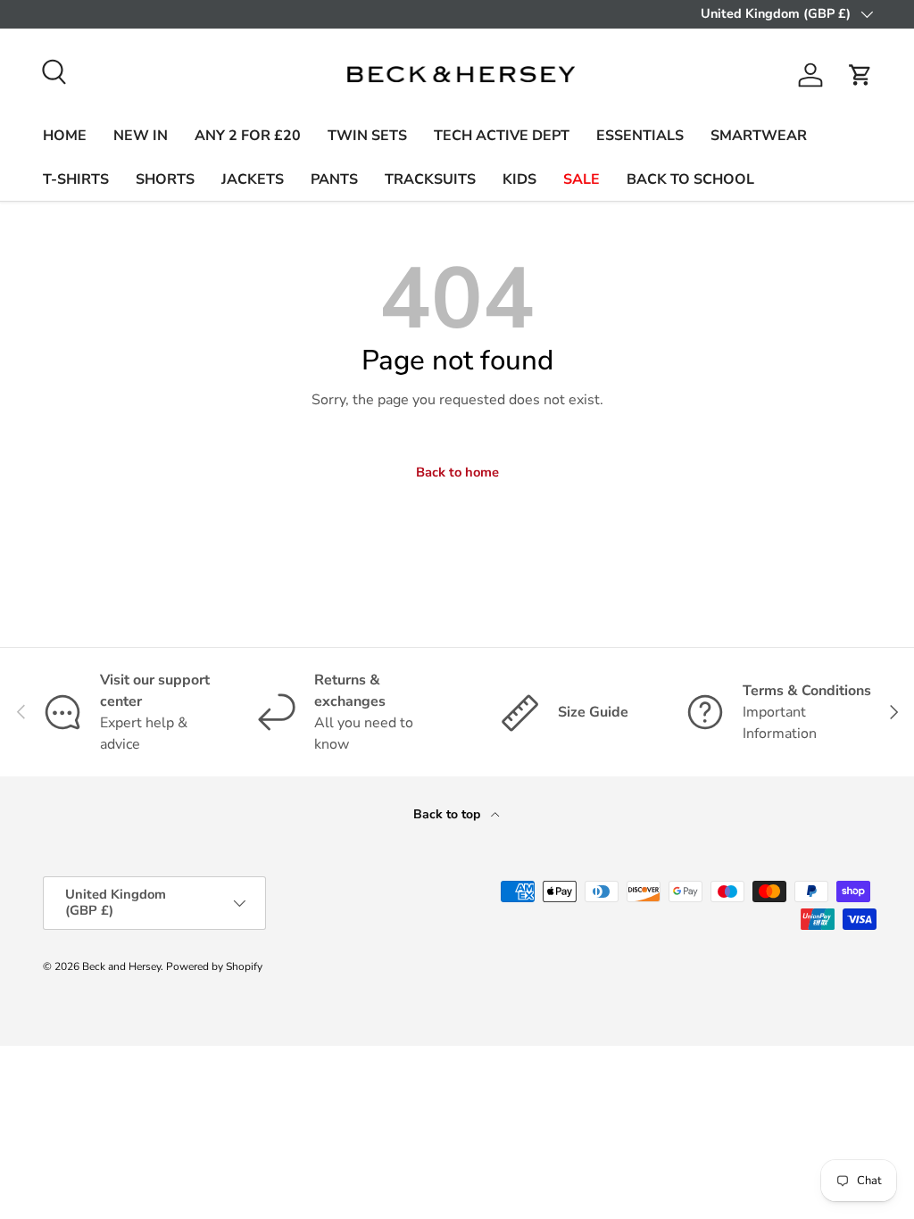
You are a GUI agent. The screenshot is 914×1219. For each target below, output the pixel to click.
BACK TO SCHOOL (690, 179)
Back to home (457, 472)
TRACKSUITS (430, 179)
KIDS (519, 179)
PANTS (334, 179)
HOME (65, 135)
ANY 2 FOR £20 (248, 135)
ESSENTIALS (640, 135)
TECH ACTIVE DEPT (501, 135)
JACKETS (252, 179)
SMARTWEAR (758, 135)
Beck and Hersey (121, 966)
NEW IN (140, 135)
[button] (860, 75)
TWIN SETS (367, 135)
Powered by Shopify (214, 966)
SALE (581, 179)
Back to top (448, 814)
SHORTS (165, 179)
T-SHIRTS (76, 179)
